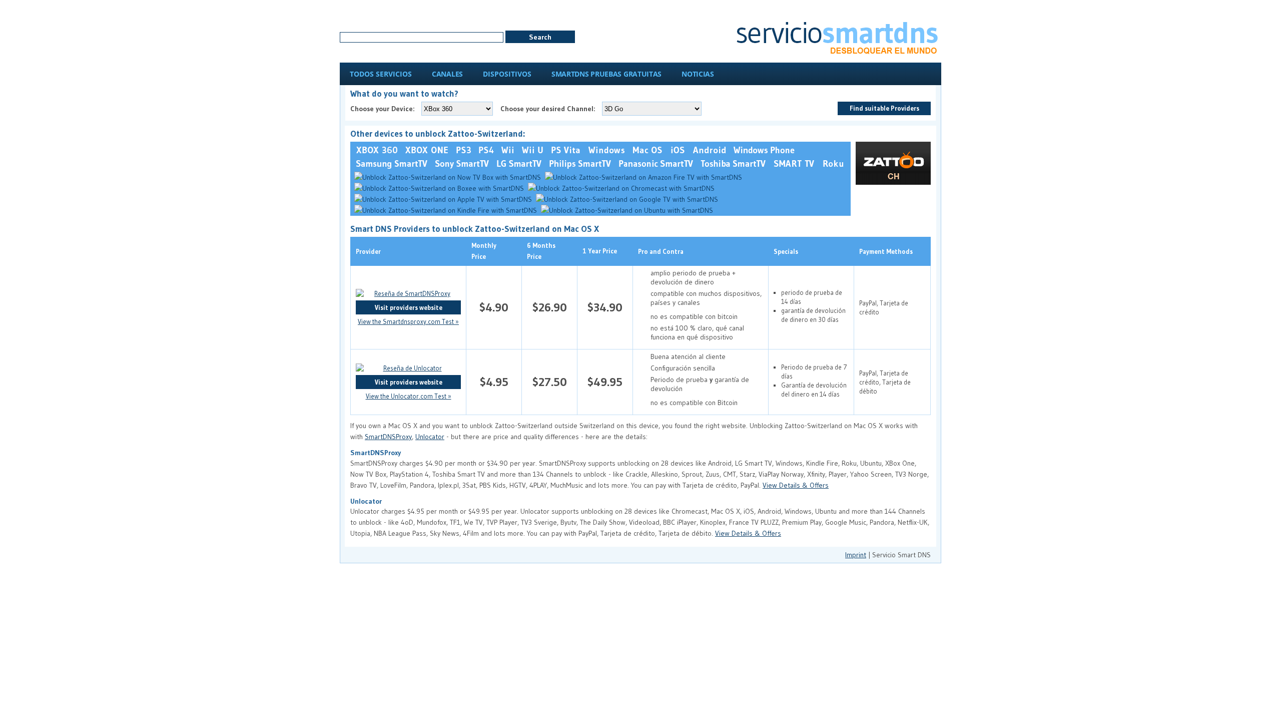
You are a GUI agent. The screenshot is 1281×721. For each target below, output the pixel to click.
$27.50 (549, 382)
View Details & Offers (796, 485)
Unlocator (429, 436)
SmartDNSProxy (388, 436)
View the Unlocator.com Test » (408, 396)
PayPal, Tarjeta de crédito (883, 307)
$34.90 (604, 307)
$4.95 (494, 382)
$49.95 (604, 382)
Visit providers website (408, 307)
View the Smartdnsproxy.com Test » (408, 321)
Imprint (855, 554)
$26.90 (549, 307)
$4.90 (493, 307)
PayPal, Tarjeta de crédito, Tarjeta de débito (885, 382)
